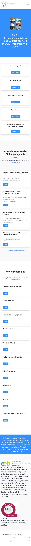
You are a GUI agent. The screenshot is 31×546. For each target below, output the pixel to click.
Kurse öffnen (15, 72)
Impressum (12, 541)
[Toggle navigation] (28, 4)
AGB (14, 538)
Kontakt (28, 541)
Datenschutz (27, 538)
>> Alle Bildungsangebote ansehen (15, 250)
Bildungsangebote (15, 162)
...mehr (5, 184)
